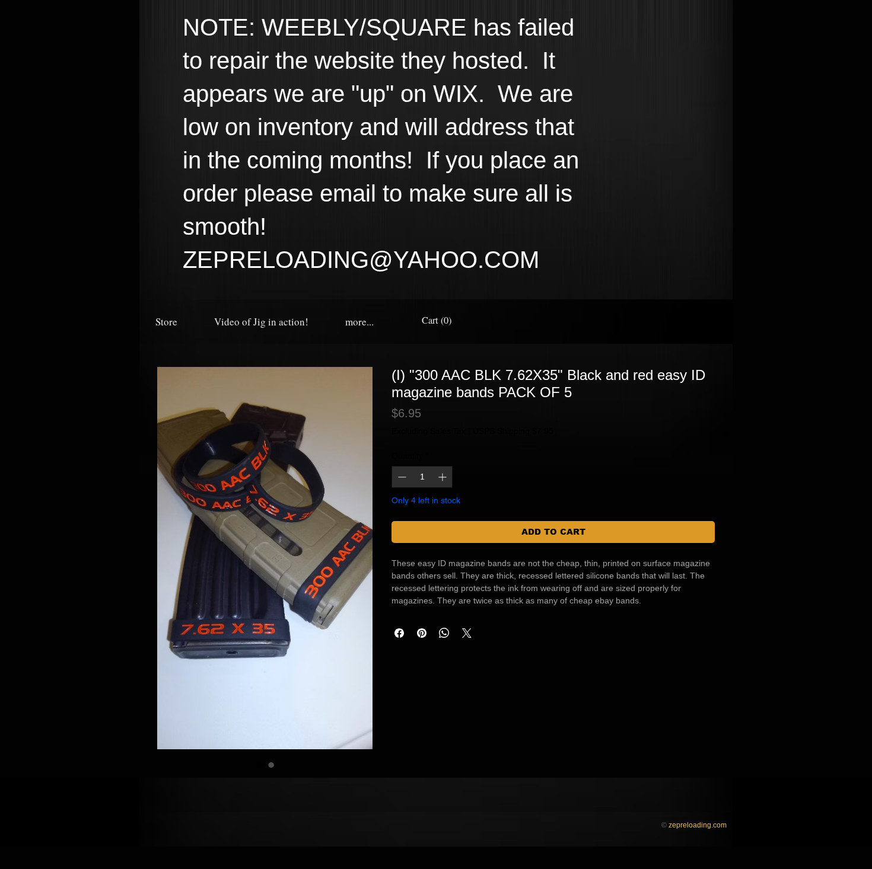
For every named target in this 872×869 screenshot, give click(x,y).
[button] (359, 322)
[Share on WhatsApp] (444, 633)
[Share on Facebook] (399, 633)
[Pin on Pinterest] (422, 633)
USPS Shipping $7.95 (513, 431)
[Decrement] (400, 477)
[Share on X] (467, 633)
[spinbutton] (422, 477)
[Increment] (443, 477)
